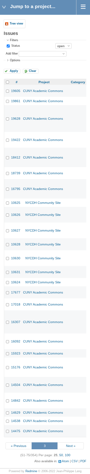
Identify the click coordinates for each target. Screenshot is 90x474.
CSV (75, 461)
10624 (15, 282)
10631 (15, 272)
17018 (15, 304)
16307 (15, 322)
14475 (15, 431)
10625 (15, 203)
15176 (15, 367)
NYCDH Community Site (43, 203)
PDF (83, 461)
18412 (15, 157)
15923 (15, 353)
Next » (70, 446)
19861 (15, 101)
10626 (15, 215)
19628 (15, 118)
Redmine (31, 471)
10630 (15, 258)
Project (44, 82)
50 (61, 455)
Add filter (12, 53)
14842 (15, 400)
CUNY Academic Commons (43, 91)
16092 (15, 341)
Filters (14, 40)
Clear (32, 71)
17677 (15, 292)
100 (67, 455)
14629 (15, 412)
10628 (15, 244)
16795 (15, 189)
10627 (15, 230)
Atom (65, 461)
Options (15, 60)
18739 (15, 173)
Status (15, 45)
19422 (15, 140)
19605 (15, 91)
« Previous (18, 446)
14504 (15, 385)
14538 (15, 421)
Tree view (16, 23)
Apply (14, 71)
